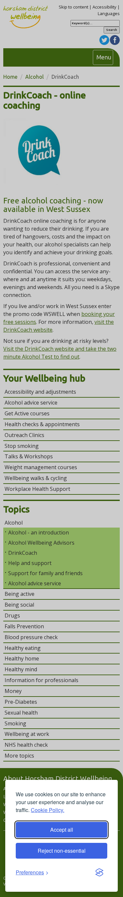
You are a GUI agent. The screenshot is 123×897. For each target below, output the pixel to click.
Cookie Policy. (47, 810)
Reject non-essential (62, 850)
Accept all (61, 829)
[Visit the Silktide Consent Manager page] (99, 873)
